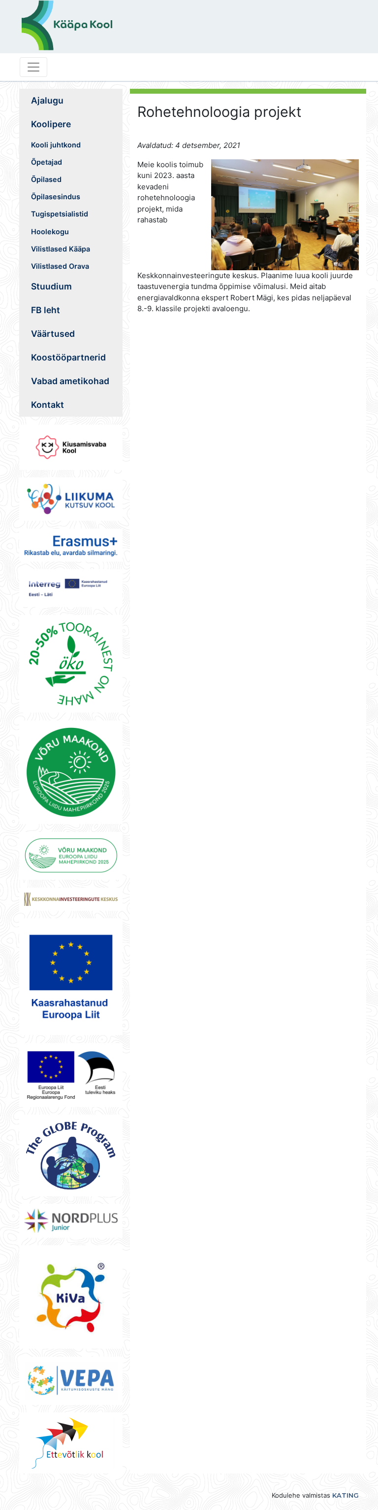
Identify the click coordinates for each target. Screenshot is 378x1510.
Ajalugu (47, 100)
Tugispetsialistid (59, 214)
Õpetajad (46, 162)
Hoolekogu (50, 231)
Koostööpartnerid (68, 357)
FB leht (45, 310)
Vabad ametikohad (70, 381)
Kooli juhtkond (56, 145)
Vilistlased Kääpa (60, 249)
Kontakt (47, 404)
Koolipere (51, 124)
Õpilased (46, 179)
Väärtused (53, 333)
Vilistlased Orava (60, 266)
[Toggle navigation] (33, 67)
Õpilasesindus (55, 196)
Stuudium (51, 286)
